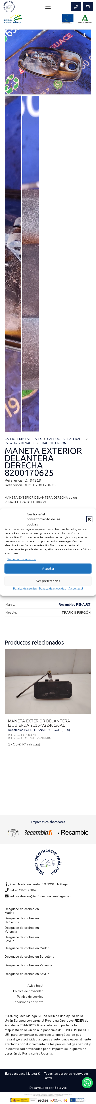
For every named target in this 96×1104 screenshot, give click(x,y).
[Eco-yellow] (13, 832)
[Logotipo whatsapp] (87, 1082)
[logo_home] (38, 832)
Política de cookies (25, 588)
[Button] (76, 6)
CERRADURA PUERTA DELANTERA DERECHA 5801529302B (41, 723)
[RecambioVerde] (73, 832)
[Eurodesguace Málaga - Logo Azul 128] (9, 6)
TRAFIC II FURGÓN (53, 443)
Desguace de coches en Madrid (22, 911)
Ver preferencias (48, 581)
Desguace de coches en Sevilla (22, 939)
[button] (89, 519)
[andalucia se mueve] (12, 19)
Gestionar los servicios (21, 559)
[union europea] (68, 19)
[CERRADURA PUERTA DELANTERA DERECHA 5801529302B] (48, 713)
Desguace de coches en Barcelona (22, 920)
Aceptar (48, 568)
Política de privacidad (52, 588)
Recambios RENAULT (20, 443)
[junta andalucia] (85, 19)
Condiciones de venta (28, 1002)
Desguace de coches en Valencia (22, 930)
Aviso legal (76, 588)
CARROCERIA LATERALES (23, 439)
